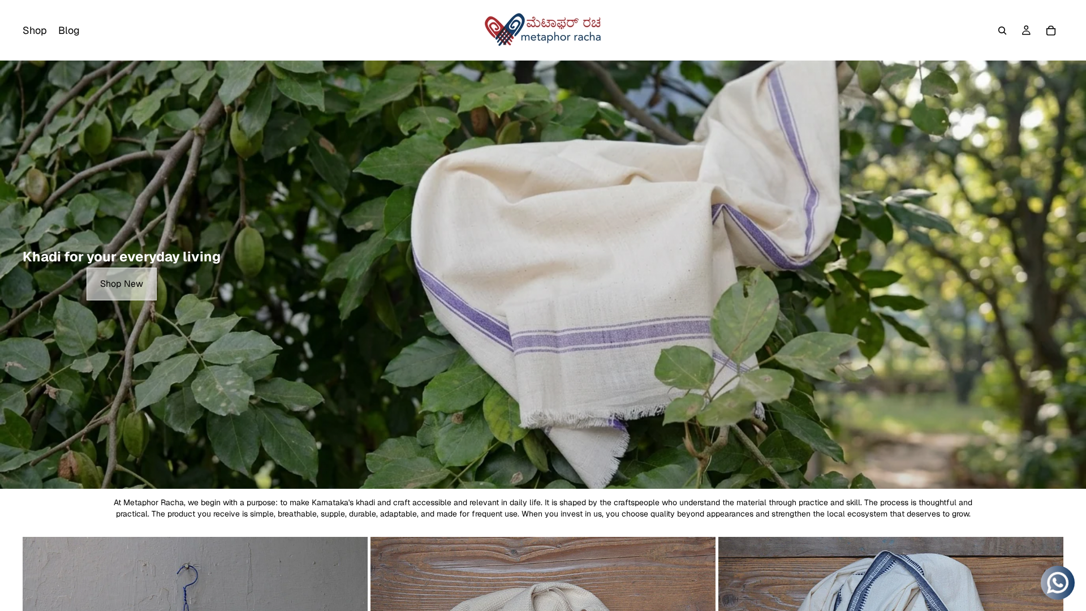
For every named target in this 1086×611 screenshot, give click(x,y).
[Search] (1002, 30)
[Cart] (1050, 30)
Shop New (121, 284)
